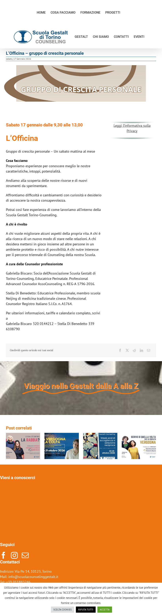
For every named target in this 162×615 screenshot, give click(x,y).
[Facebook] (120, 350)
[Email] (148, 350)
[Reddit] (134, 350)
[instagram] (14, 555)
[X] (127, 350)
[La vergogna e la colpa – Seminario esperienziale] (61, 435)
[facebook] (3, 555)
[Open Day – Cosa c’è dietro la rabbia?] (23, 435)
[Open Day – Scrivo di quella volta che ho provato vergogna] (139, 435)
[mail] (25, 555)
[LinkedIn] (141, 350)
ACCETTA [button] (105, 609)
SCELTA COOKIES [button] (62, 609)
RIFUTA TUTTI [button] (85, 609)
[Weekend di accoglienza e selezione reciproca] (100, 435)
